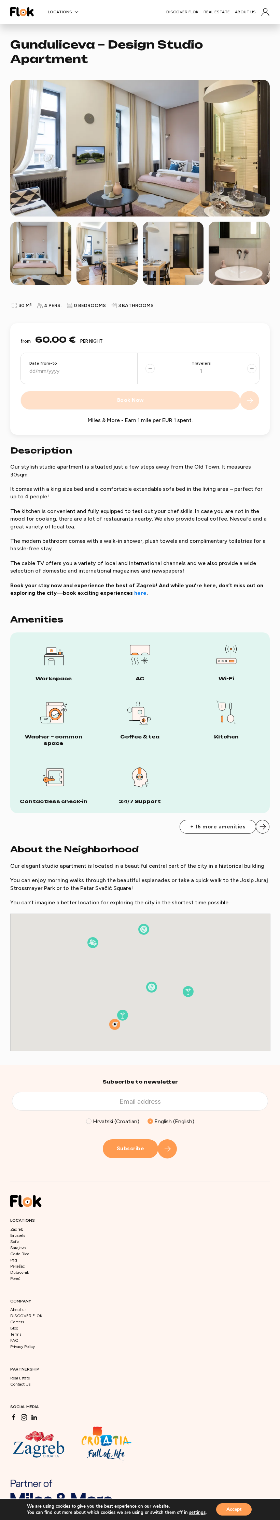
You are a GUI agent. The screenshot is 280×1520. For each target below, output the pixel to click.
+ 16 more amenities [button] (218, 827)
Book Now (130, 400)
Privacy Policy (22, 1346)
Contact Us (20, 1384)
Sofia (14, 1241)
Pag (13, 1260)
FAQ (14, 1340)
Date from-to (43, 363)
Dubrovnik (19, 1272)
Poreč (15, 1278)
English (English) (173, 1121)
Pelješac (17, 1266)
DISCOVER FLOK (182, 12)
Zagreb (16, 1229)
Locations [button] (60, 12)
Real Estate (217, 12)
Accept (233, 1509)
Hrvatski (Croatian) (115, 1121)
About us (245, 12)
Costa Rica (19, 1254)
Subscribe (130, 1148)
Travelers (201, 363)
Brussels (17, 1235)
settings (197, 1512)
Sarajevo (18, 1247)
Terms (15, 1334)
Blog (14, 1328)
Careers (17, 1322)
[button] (265, 12)
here (140, 593)
